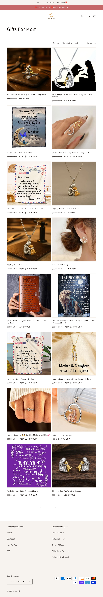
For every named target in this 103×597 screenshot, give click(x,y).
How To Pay (12, 545)
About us (10, 532)
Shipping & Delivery (60, 551)
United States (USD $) (18, 581)
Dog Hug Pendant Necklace (17, 265)
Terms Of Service (59, 545)
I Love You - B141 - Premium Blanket (20, 379)
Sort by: (56, 43)
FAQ (8, 551)
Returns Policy (58, 539)
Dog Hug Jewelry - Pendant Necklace (65, 209)
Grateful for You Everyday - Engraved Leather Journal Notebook (26, 322)
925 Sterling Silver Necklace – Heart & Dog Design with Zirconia (72, 96)
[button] (8, 16)
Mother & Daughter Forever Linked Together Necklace (71, 379)
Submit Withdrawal (60, 557)
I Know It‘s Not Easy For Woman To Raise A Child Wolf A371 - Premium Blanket (73, 322)
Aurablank (16, 591)
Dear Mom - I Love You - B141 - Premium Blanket (25, 209)
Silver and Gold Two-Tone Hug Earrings (66, 491)
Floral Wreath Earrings (60, 265)
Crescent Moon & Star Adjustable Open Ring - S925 (70, 153)
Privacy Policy (58, 532)
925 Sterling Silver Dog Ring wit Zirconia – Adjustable (26, 95)
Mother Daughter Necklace (61, 435)
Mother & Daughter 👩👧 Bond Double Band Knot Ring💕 (28, 435)
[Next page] (63, 507)
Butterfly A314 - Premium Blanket (19, 153)
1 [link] (40, 507)
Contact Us (11, 539)
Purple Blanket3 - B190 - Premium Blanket (22, 491)
